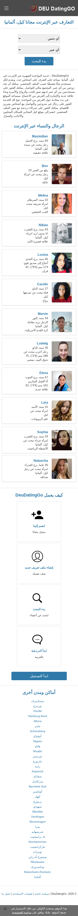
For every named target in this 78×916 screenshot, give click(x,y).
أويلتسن (37, 791)
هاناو (37, 746)
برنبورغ (37, 801)
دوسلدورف (37, 701)
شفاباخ (38, 776)
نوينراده (37, 851)
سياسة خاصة (42, 893)
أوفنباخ (37, 736)
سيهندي (37, 806)
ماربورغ (37, 761)
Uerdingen (37, 816)
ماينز (37, 726)
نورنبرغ (37, 706)
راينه (37, 766)
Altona (38, 721)
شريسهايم (37, 831)
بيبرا (37, 826)
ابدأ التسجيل (39, 676)
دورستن (37, 756)
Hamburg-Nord (37, 716)
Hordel (37, 711)
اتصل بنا (6, 893)
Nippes (37, 741)
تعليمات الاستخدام (23, 893)
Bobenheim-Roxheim (37, 872)
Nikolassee (37, 861)
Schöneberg (37, 731)
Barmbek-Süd (37, 786)
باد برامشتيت (37, 836)
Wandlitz (37, 811)
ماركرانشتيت (37, 846)
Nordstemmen (38, 841)
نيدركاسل (37, 781)
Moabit (37, 751)
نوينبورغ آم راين (37, 856)
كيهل (37, 796)
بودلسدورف (37, 867)
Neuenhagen (37, 821)
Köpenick (37, 771)
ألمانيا (37, 877)
